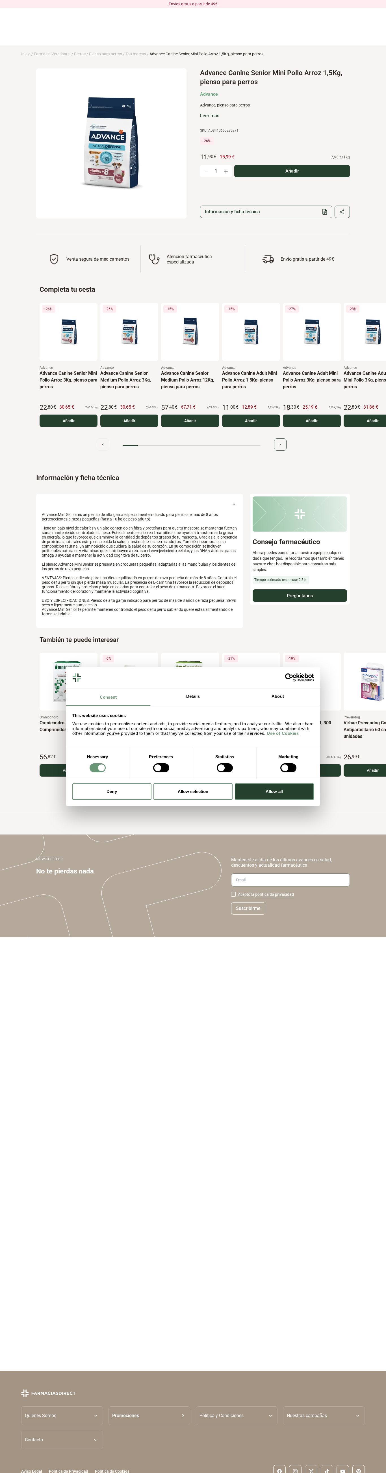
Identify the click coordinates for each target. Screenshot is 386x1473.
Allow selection (193, 791)
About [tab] (278, 696)
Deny (112, 791)
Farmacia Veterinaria (52, 54)
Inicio (26, 54)
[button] (149, 1415)
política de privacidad (274, 894)
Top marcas (135, 54)
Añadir (69, 421)
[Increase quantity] (226, 171)
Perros (80, 54)
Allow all (274, 791)
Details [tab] (193, 696)
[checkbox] (233, 894)
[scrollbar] (192, 445)
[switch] (161, 767)
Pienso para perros (105, 54)
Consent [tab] (108, 697)
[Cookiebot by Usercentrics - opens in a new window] (289, 677)
